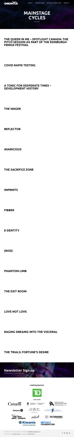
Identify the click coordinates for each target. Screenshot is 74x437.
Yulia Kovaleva (31, 434)
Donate (66, 2)
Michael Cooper (16, 434)
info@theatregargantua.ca (34, 431)
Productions (39, 2)
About (30, 2)
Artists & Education (54, 2)
